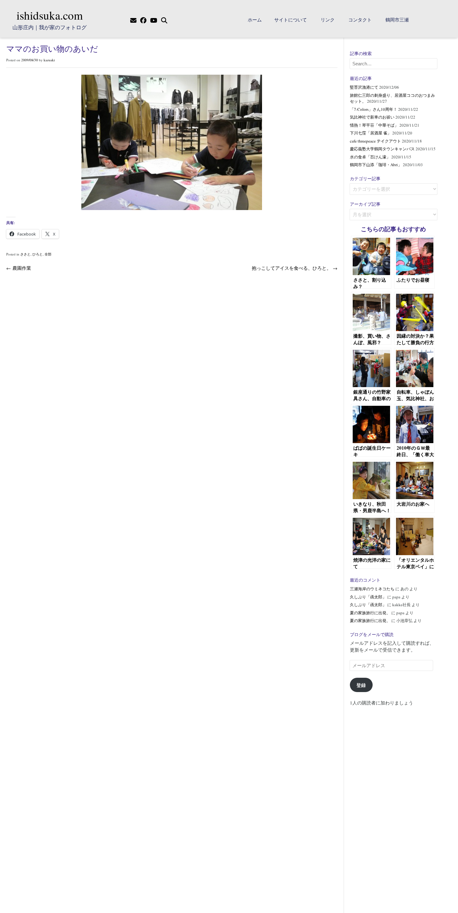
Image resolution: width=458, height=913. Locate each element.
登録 (361, 685)
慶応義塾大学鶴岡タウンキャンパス (382, 149)
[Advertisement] (393, 806)
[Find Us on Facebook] (143, 20)
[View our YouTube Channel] (153, 20)
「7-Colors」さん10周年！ (373, 109)
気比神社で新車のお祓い (372, 117)
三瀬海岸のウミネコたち (372, 589)
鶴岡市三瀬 (397, 19)
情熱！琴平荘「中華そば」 (374, 125)
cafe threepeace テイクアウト (375, 141)
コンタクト (360, 19)
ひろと (37, 254)
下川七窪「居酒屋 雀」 (370, 133)
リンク (328, 19)
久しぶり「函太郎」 (368, 597)
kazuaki (49, 60)
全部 (48, 254)
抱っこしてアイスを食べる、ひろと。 (294, 268)
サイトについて (290, 19)
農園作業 (18, 268)
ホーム (255, 19)
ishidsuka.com (50, 15)
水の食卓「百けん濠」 (370, 157)
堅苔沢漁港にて (364, 87)
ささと (25, 254)
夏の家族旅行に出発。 (370, 613)
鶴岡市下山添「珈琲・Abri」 (376, 164)
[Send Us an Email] (133, 20)
